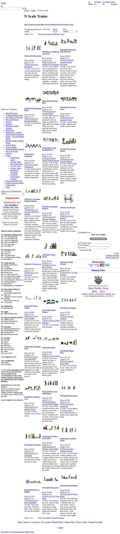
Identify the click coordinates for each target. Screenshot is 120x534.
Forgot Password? (112, 257)
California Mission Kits (14, 115)
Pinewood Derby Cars (14, 181)
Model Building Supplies (15, 149)
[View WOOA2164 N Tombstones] (33, 167)
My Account (46, 522)
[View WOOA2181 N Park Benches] (51, 323)
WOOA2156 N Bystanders (33, 56)
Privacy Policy (82, 522)
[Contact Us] (107, 4)
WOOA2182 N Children (68, 308)
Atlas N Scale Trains (47, 24)
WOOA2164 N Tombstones (29, 155)
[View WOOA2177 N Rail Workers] (69, 275)
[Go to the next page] (59, 34)
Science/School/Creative (15, 183)
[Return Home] (3, 3)
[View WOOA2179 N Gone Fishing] (33, 319)
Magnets (9, 124)
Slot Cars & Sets (12, 151)
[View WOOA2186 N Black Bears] (69, 363)
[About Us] (98, 4)
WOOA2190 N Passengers (68, 396)
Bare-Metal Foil (11, 113)
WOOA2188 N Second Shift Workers (49, 392)
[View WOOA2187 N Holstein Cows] (33, 409)
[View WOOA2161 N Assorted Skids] (51, 114)
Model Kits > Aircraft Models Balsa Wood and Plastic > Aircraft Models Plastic (15, 135)
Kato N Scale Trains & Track (63, 24)
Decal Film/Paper (12, 120)
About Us (26, 522)
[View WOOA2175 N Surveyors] (33, 275)
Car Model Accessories (14, 118)
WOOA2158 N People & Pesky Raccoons (68, 50)
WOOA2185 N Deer (48, 347)
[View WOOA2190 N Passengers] (69, 406)
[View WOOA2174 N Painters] (69, 218)
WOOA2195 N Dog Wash (50, 488)
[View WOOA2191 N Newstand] (33, 455)
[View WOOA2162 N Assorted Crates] (69, 120)
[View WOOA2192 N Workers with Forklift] (51, 449)
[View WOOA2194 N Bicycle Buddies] (33, 503)
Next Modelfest (11, 205)
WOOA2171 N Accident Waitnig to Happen (32, 200)
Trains (8, 156)
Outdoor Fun (10, 185)
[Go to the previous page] (46, 34)
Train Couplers (11, 147)
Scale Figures (11, 145)
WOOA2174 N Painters (68, 207)
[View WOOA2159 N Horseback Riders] (33, 121)
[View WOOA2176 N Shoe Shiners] (51, 267)
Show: (55, 29)
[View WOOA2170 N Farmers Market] (69, 162)
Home (26, 11)
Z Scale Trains (15, 168)
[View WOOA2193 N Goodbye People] (69, 451)
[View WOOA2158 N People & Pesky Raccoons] (69, 64)
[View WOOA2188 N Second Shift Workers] (51, 404)
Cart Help (99, 522)
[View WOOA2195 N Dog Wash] (51, 498)
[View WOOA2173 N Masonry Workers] (51, 219)
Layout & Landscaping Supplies (15, 177)
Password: (81, 248)
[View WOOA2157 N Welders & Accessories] (51, 64)
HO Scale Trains (16, 164)
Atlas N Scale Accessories (32, 24)
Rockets (9, 153)
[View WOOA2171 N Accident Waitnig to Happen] (33, 214)
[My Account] (115, 4)
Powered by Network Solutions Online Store (17, 532)
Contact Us (36, 522)
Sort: (65, 29)
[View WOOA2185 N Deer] (51, 356)
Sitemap (92, 522)
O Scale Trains (15, 162)
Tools (8, 187)
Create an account (112, 255)
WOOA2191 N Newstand (32, 445)
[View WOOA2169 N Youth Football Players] (51, 161)
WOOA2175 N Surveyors (32, 264)
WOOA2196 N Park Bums (68, 485)
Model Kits (10, 130)
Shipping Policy (58, 522)
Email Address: (83, 245)
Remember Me (85, 250)
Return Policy (70, 522)
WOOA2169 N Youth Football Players (49, 149)
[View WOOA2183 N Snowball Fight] (33, 359)
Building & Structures (14, 171)
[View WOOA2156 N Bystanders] (33, 67)
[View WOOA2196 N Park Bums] (69, 496)
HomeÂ (9, 122)
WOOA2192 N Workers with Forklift (50, 437)
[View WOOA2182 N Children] (69, 319)
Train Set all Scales (14, 159)
